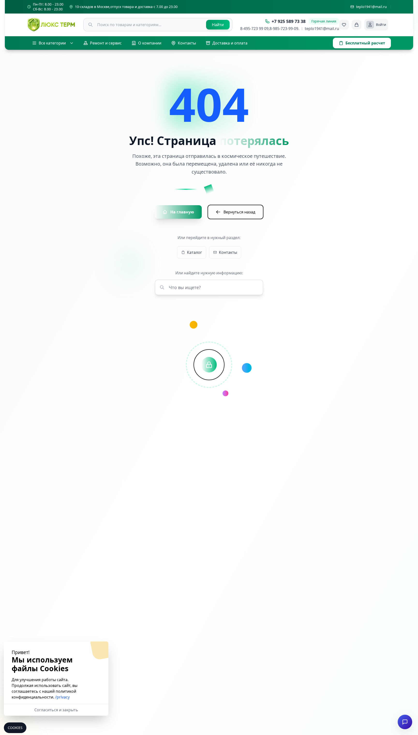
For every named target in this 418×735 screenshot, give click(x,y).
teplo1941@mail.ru (322, 28)
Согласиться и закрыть (56, 710)
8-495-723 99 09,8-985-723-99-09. (269, 28)
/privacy (62, 697)
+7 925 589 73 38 (289, 21)
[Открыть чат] (405, 722)
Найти (218, 24)
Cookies (15, 727)
